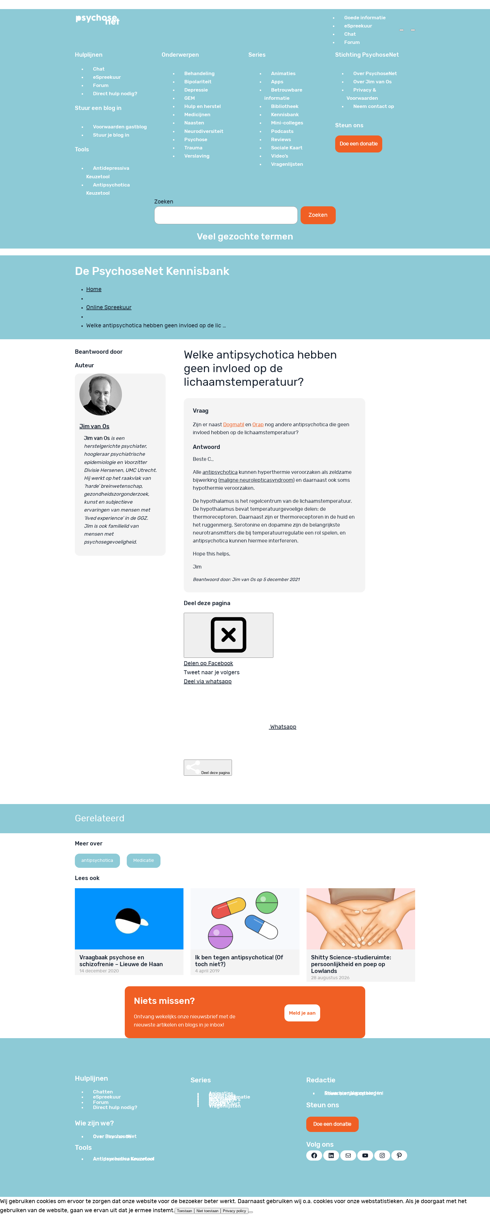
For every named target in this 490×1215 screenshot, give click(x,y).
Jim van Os (94, 426)
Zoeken (163, 202)
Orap (258, 424)
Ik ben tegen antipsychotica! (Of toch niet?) (239, 961)
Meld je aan (302, 1013)
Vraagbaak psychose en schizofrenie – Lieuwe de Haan (121, 961)
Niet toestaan (207, 1211)
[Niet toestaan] (250, 1212)
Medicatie (143, 860)
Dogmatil (233, 424)
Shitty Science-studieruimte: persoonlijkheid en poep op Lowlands (351, 964)
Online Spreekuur (109, 307)
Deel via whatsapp (208, 681)
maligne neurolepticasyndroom (256, 480)
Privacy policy (234, 1211)
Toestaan (184, 1211)
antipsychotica (220, 472)
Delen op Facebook (208, 663)
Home (94, 289)
